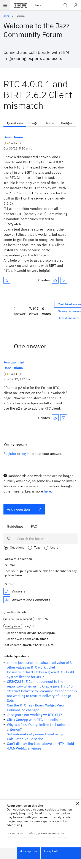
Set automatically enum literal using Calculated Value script (35, 736)
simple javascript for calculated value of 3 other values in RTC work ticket (39, 664)
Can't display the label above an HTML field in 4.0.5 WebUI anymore (42, 745)
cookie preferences (20, 837)
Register (9, 453)
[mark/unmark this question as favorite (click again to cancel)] (6, 280)
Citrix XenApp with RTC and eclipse (34, 719)
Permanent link (13, 362)
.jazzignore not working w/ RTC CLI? (34, 714)
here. (48, 491)
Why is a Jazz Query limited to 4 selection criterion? (39, 726)
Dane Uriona (13, 137)
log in (25, 453)
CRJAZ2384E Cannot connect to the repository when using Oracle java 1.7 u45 (40, 683)
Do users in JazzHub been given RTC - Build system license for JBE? (40, 674)
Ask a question (18, 509)
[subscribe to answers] (6, 591)
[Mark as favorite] (6, 280)
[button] (77, 803)
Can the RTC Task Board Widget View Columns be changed (35, 707)
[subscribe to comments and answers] (6, 599)
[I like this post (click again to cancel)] (55, 280)
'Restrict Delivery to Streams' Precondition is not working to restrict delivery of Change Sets (42, 696)
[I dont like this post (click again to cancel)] (63, 280)
